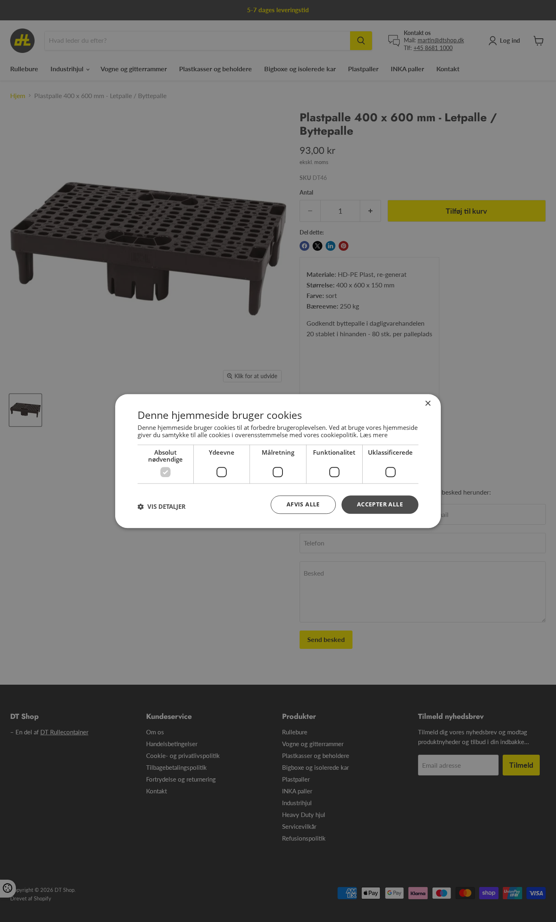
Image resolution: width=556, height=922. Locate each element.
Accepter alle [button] (380, 504)
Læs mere (373, 435)
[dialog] (278, 461)
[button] (162, 506)
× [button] (428, 404)
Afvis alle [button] (303, 504)
